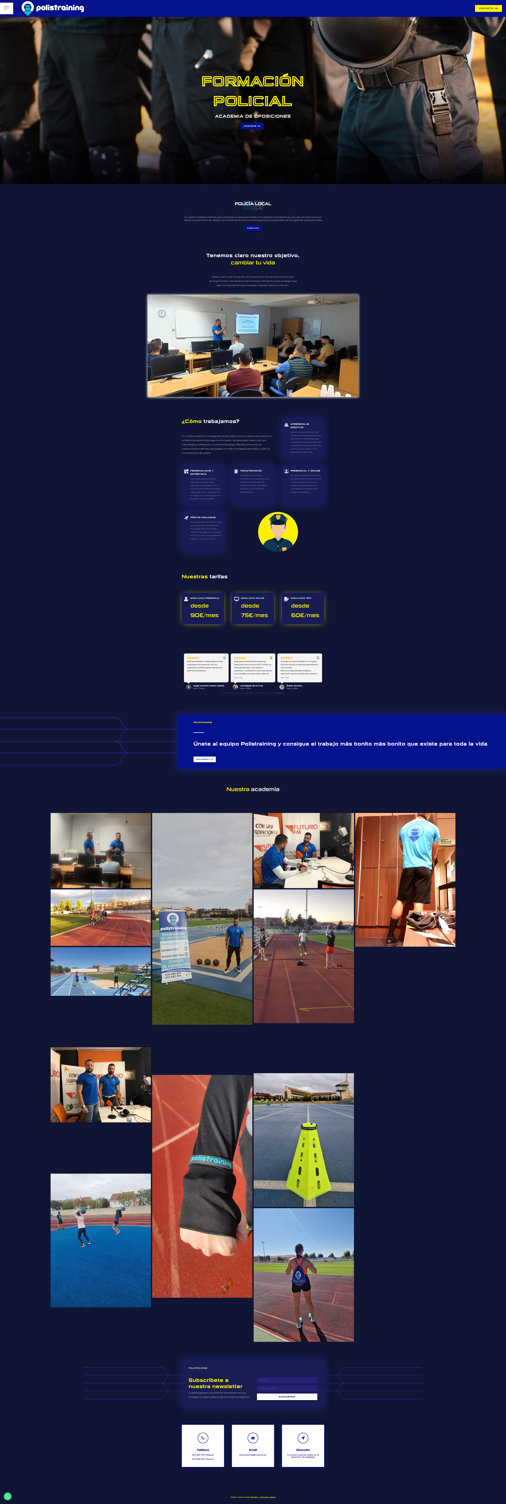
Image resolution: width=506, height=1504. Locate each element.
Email (253, 1450)
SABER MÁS (253, 228)
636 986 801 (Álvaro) (203, 1459)
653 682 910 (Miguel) (203, 1455)
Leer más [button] (238, 677)
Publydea (254, 1497)
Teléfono (203, 1450)
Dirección (303, 1450)
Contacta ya (488, 8)
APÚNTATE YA (252, 126)
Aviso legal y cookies (268, 1497)
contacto (310, 1457)
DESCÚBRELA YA (204, 759)
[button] (8, 1496)
